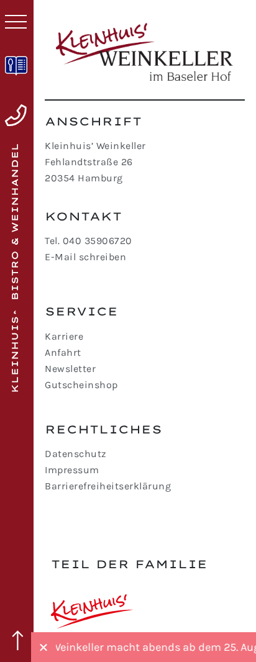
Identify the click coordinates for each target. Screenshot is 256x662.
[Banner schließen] (43, 647)
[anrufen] (15, 115)
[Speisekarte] (16, 65)
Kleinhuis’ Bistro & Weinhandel (15, 268)
